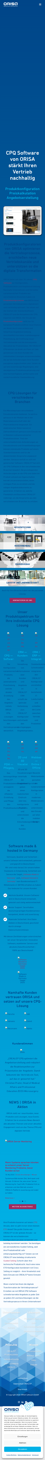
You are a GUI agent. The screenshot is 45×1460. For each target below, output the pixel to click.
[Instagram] (19, 1402)
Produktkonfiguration (12, 321)
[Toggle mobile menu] (40, 4)
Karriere (11, 1327)
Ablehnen (22, 1443)
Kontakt (33, 1364)
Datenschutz (22, 1378)
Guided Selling (9, 1260)
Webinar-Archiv (34, 1355)
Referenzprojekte (33, 1351)
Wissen (34, 1175)
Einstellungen (23, 1436)
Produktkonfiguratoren (13, 300)
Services (34, 1336)
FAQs (34, 1360)
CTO (35, 1222)
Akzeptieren (22, 1449)
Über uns (11, 1318)
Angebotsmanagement (34, 1331)
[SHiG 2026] (22, 958)
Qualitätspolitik (11, 1323)
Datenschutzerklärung (24, 1455)
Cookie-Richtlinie (11, 1455)
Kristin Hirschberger (23, 1175)
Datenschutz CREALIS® (23, 1384)
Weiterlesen (9, 1198)
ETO (5, 1229)
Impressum (35, 1455)
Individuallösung (11, 1359)
